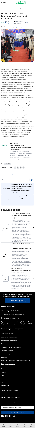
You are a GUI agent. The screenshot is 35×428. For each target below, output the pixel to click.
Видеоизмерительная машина (9, 337)
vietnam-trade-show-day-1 (16, 8)
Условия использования (7, 394)
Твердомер (4, 357)
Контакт (3, 379)
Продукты (3, 372)
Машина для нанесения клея (9, 340)
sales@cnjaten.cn (14, 314)
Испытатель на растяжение (8, 354)
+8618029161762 (11, 311)
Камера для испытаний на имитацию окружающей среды (16, 360)
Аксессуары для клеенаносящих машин (11, 343)
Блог (7, 8)
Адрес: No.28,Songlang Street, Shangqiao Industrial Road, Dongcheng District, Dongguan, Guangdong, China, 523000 (16, 322)
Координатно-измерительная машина (11, 347)
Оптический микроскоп (7, 350)
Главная (3, 8)
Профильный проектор (7, 333)
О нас (2, 375)
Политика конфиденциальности (9, 390)
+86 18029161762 (11, 318)
